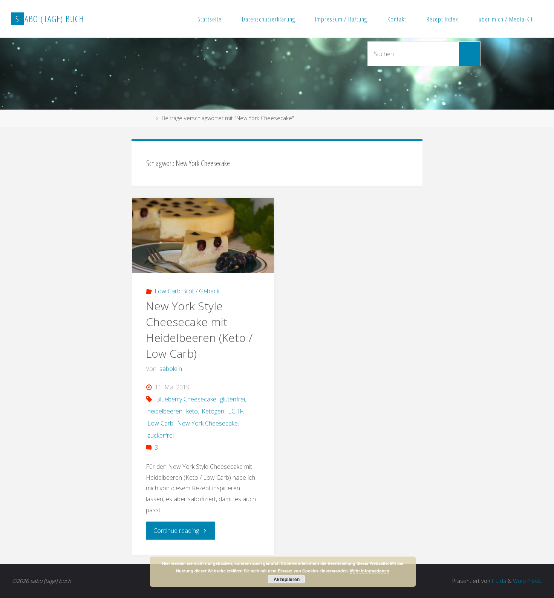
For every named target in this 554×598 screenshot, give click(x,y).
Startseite (209, 19)
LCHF (235, 411)
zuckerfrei (160, 435)
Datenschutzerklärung (268, 19)
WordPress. (527, 580)
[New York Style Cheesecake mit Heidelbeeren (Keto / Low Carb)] (203, 245)
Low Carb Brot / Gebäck (187, 291)
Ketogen (213, 411)
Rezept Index (442, 19)
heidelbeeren (164, 411)
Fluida (498, 580)
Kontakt (396, 19)
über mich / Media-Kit (506, 19)
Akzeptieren (287, 579)
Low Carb (160, 423)
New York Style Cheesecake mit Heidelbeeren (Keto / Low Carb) (199, 329)
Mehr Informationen (369, 571)
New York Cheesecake (207, 423)
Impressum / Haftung (341, 19)
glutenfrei (232, 399)
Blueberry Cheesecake (186, 399)
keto (192, 411)
